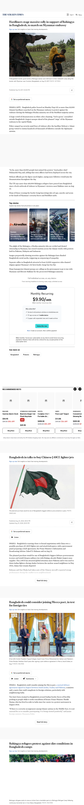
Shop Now (10, 431)
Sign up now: (13, 29)
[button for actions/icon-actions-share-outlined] (72, 90)
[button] (70, 14)
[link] (12, 14)
